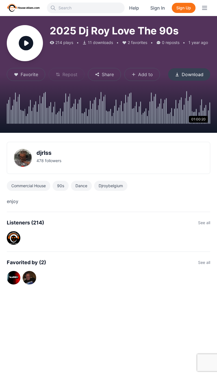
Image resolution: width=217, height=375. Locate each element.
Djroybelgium (111, 185)
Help (134, 8)
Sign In (157, 8)
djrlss (43, 152)
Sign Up (183, 7)
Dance (81, 185)
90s (60, 185)
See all (204, 222)
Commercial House (28, 185)
